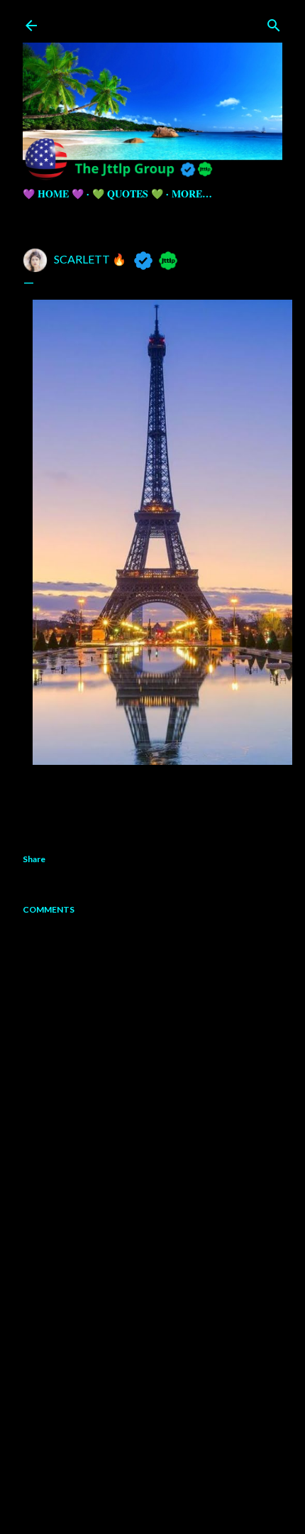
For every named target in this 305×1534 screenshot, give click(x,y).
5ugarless (187, 1493)
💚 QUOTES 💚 (127, 193)
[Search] (273, 22)
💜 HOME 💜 (53, 193)
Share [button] (34, 859)
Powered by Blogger (164, 1466)
